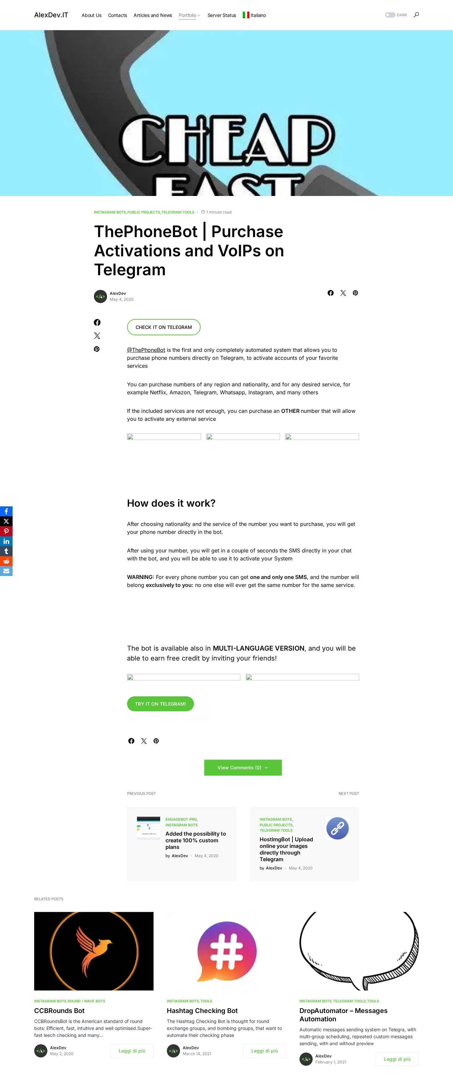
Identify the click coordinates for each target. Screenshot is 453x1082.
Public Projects (143, 212)
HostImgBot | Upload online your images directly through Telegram (286, 849)
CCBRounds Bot (59, 1011)
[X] (6, 521)
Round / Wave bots (86, 1001)
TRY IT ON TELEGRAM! (160, 704)
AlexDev (118, 293)
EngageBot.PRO (181, 819)
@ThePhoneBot (146, 350)
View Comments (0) (239, 767)
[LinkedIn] (6, 541)
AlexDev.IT (51, 15)
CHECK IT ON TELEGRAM (164, 327)
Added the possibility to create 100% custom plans (195, 840)
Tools (206, 1001)
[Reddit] (6, 561)
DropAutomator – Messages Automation (343, 1015)
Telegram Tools (178, 212)
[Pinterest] (6, 531)
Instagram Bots (110, 212)
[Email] (6, 571)
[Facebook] (6, 511)
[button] (395, 15)
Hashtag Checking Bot (202, 1011)
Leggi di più (132, 1050)
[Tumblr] (6, 551)
